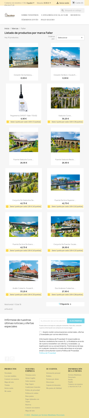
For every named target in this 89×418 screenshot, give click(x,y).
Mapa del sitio (9, 382)
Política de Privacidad (47, 353)
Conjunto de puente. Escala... (65, 244)
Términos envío (29, 20)
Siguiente (66, 304)
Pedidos (48, 376)
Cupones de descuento (53, 385)
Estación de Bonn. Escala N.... (65, 75)
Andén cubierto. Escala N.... (24, 288)
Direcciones (50, 382)
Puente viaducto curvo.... (23, 159)
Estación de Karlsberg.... (23, 75)
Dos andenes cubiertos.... (65, 288)
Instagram (12, 359)
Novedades (8, 373)
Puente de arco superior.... (65, 200)
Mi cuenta (8, 391)
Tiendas (7, 385)
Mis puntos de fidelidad (54, 388)
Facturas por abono (52, 379)
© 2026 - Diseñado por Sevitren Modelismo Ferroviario (44, 415)
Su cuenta (51, 369)
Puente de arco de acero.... (24, 244)
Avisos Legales (30, 378)
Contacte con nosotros (12, 379)
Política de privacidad (32, 390)
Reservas (75, 15)
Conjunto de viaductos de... (23, 200)
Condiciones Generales (32, 387)
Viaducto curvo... (65, 115)
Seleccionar (70, 37)
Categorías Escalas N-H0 (54, 15)
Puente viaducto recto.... (65, 159)
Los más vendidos (10, 376)
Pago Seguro (47, 20)
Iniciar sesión (9, 388)
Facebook (7, 359)
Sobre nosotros (29, 15)
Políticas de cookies (31, 393)
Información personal (53, 373)
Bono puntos (29, 396)
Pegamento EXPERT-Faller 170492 (23, 115)
